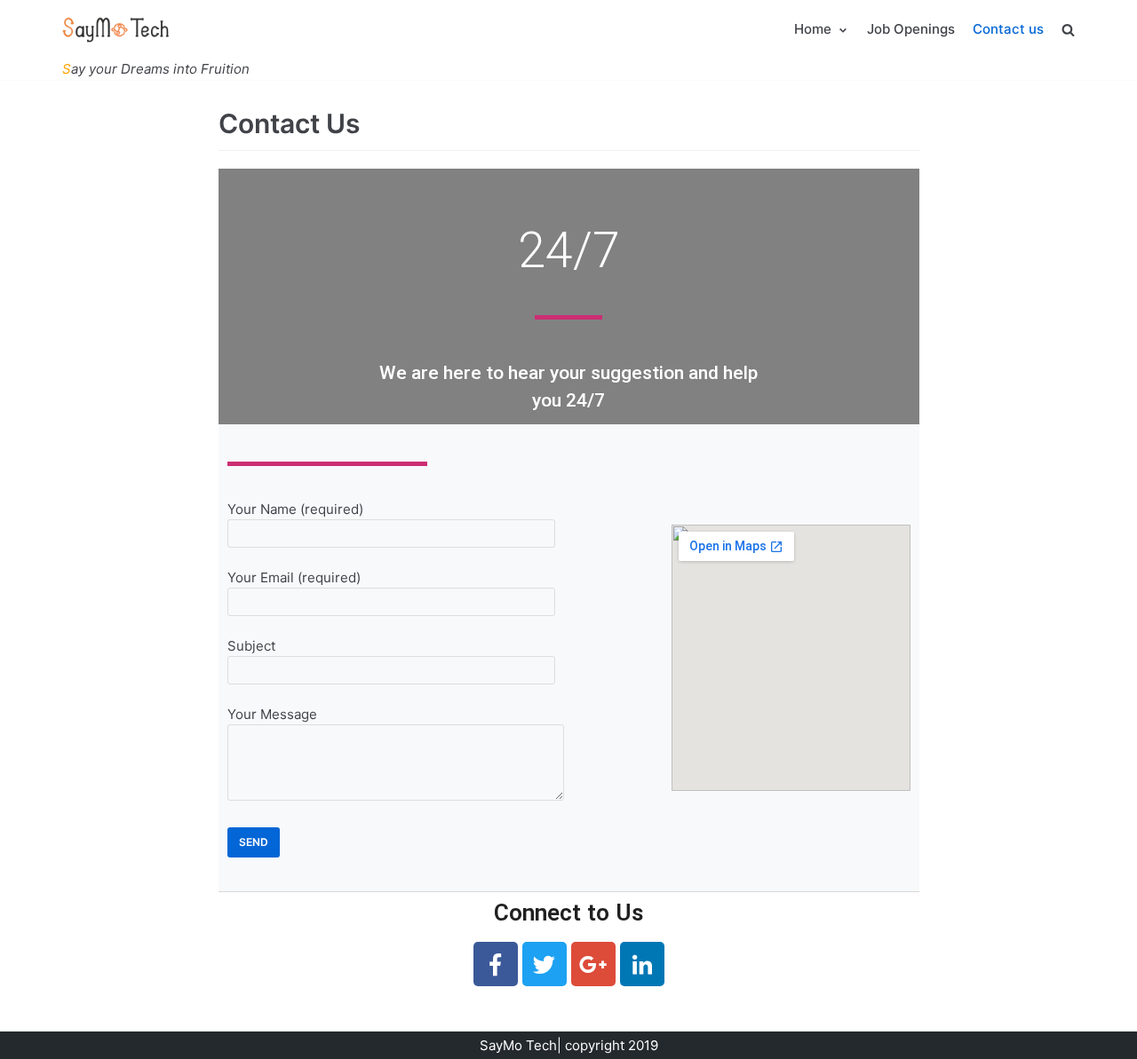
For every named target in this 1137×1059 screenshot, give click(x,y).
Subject (251, 648)
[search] (1068, 29)
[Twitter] (544, 964)
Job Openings (911, 29)
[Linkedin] (642, 964)
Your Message (272, 717)
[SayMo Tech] (115, 29)
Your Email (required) (294, 580)
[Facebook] (495, 964)
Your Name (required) (295, 512)
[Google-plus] (593, 964)
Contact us (1008, 29)
